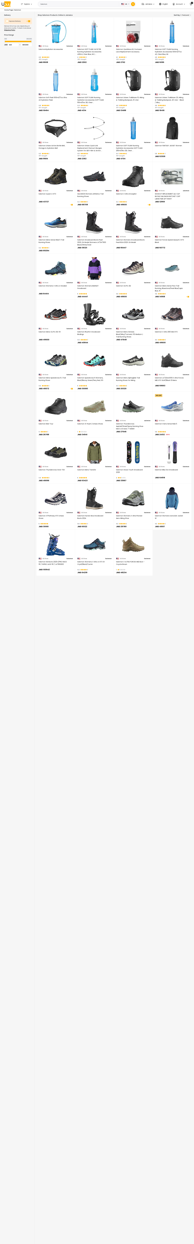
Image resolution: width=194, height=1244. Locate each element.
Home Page (8, 10)
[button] (148, 4)
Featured (185, 15)
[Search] (133, 4)
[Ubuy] (6, 4)
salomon (186, 191)
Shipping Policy (9, 30)
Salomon (69, 46)
